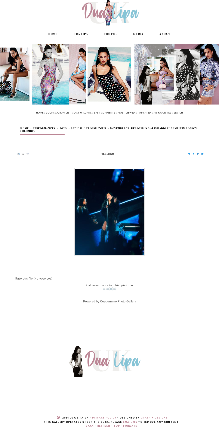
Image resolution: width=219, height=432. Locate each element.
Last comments (104, 112)
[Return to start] (188, 154)
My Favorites (162, 112)
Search (178, 112)
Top (117, 426)
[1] (104, 288)
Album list (63, 112)
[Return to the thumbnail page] (17, 154)
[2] (106, 288)
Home (53, 34)
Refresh (103, 426)
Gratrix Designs (154, 417)
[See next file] (197, 154)
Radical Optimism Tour (88, 128)
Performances (44, 128)
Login (50, 112)
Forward (130, 426)
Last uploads (83, 112)
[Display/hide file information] (22, 154)
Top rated (144, 112)
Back (90, 426)
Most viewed (126, 112)
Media (138, 34)
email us (130, 422)
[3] (109, 288)
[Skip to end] (201, 154)
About (165, 34)
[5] (115, 288)
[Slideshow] (26, 154)
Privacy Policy (104, 417)
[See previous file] (192, 154)
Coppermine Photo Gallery (118, 301)
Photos (110, 34)
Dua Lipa (81, 34)
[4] (112, 288)
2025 (63, 128)
